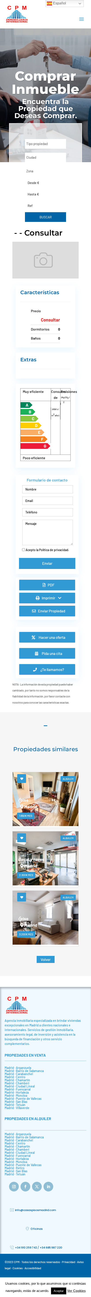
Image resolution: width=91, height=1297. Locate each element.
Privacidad (68, 1262)
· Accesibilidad (32, 1268)
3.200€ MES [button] (26, 934)
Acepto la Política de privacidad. (47, 550)
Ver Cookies (76, 1291)
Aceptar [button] (59, 1291)
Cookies (18, 1268)
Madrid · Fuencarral (17, 1089)
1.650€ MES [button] (25, 815)
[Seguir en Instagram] (14, 1186)
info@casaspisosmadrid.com (35, 1210)
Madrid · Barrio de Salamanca (24, 1071)
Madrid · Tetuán (15, 1105)
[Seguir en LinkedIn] (48, 1186)
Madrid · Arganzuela (18, 1068)
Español (59, 3)
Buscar (46, 217)
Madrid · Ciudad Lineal (20, 1086)
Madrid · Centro (15, 1077)
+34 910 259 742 (26, 1247)
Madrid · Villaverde (17, 1108)
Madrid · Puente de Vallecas (23, 1098)
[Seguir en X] (37, 1186)
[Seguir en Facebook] (25, 1186)
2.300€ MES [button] (26, 875)
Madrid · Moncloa (16, 1095)
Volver (46, 959)
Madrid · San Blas (16, 1102)
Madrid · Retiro (15, 1168)
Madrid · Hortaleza (17, 1092)
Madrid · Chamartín (17, 1080)
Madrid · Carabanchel (19, 1074)
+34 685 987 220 (51, 1247)
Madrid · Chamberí (17, 1083)
